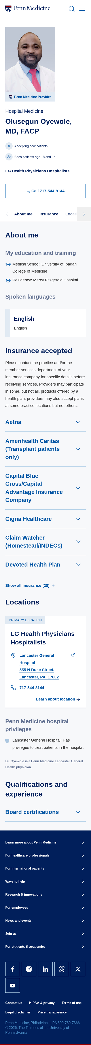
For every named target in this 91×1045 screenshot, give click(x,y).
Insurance (49, 214)
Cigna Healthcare (28, 519)
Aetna (13, 422)
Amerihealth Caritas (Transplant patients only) (32, 449)
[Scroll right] (84, 214)
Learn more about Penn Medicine (30, 842)
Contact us (13, 1003)
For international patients (24, 868)
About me (23, 214)
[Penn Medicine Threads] (62, 969)
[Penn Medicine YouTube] (13, 985)
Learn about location (55, 699)
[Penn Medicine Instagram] (29, 969)
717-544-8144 (31, 687)
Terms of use (72, 1003)
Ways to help (15, 881)
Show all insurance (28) (27, 585)
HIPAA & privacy (42, 1003)
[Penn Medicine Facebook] (13, 969)
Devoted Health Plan (32, 564)
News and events (18, 920)
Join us (11, 933)
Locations (74, 214)
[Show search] (70, 8)
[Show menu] (81, 8)
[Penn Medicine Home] (34, 8)
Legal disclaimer (17, 1012)
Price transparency (52, 1012)
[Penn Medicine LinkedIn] (45, 969)
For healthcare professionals (27, 855)
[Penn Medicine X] (78, 969)
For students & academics (25, 946)
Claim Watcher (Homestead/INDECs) (34, 541)
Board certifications (32, 812)
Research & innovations (23, 894)
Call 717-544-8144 (47, 191)
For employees (16, 907)
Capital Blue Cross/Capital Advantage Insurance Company (34, 488)
